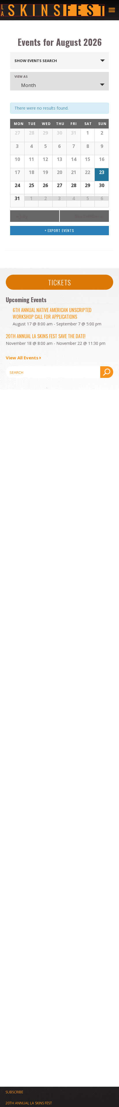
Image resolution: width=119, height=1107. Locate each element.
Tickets (59, 282)
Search (106, 372)
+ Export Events (59, 230)
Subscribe (14, 1092)
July (22, 216)
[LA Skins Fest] (53, 10)
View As (21, 76)
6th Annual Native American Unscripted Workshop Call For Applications (52, 313)
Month (28, 85)
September (89, 216)
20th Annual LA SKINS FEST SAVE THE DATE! (45, 336)
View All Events (22, 357)
